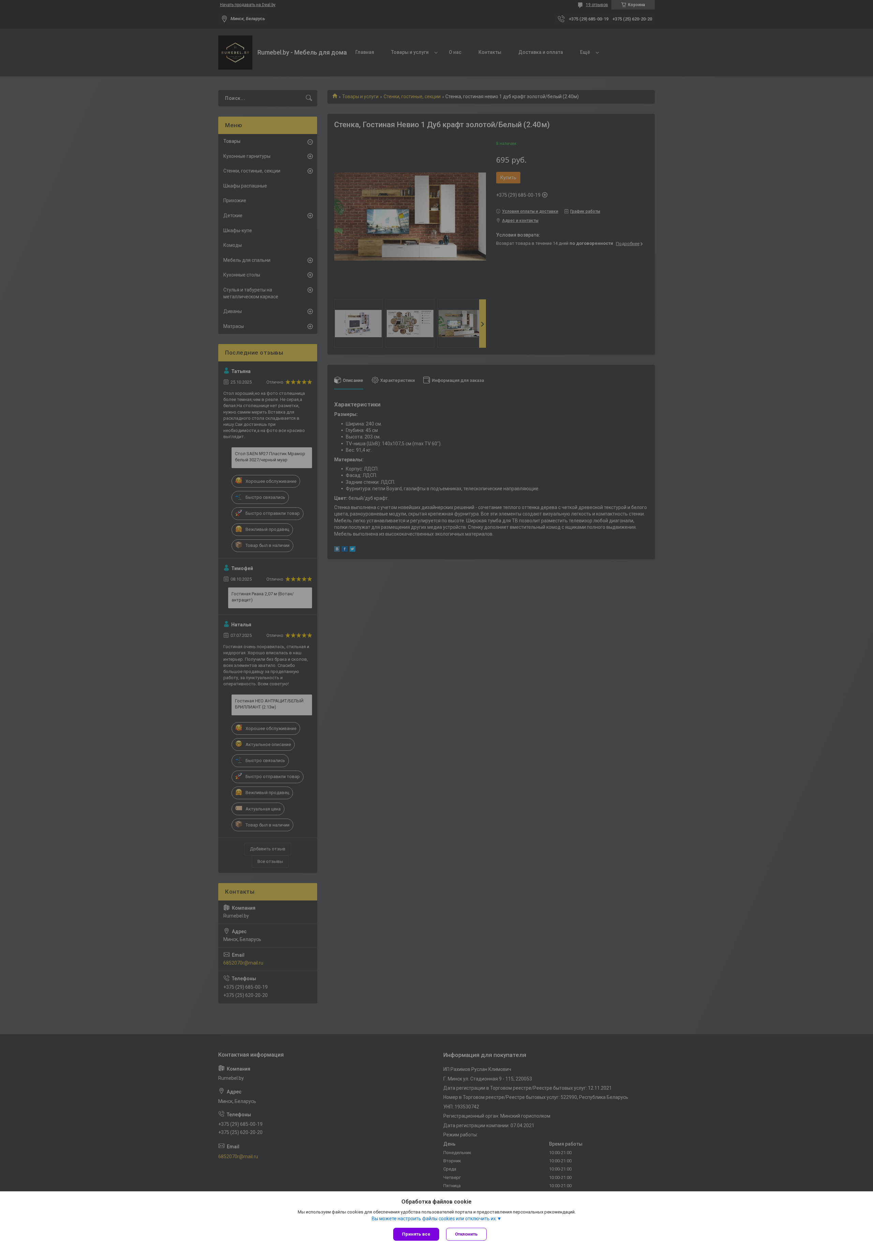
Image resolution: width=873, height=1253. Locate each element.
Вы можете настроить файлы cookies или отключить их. (434, 1218)
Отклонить (466, 1234)
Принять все (416, 1234)
